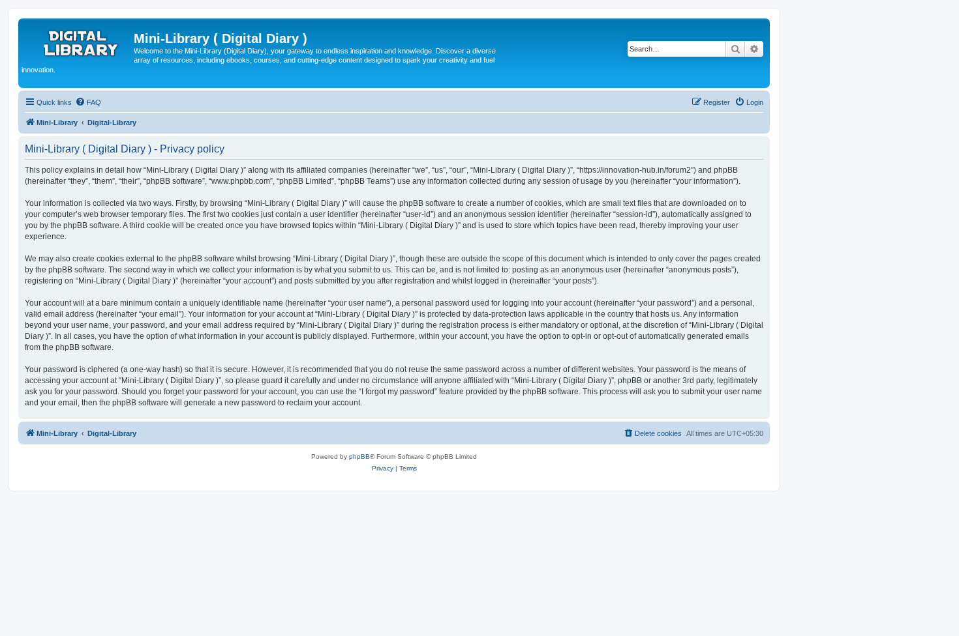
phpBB (359, 456)
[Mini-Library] (78, 42)
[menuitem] (88, 102)
